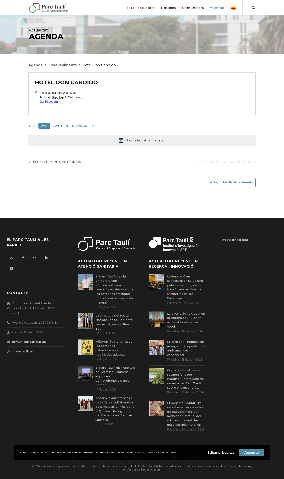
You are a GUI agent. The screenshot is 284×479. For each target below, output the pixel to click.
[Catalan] (233, 7)
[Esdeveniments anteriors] (29, 126)
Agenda (35, 65)
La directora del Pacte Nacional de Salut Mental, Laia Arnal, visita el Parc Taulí (114, 322)
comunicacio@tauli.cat (29, 342)
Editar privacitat (220, 452)
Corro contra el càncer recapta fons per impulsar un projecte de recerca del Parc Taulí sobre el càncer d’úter (185, 378)
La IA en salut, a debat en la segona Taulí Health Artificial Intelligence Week (186, 320)
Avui (44, 125)
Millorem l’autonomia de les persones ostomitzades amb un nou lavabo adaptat (114, 348)
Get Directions (49, 101)
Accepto (251, 452)
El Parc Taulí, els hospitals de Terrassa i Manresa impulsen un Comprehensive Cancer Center (115, 376)
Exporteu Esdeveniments (233, 182)
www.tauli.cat (23, 351)
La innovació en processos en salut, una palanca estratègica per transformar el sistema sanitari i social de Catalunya (185, 287)
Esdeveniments (62, 65)
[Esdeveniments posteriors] (34, 126)
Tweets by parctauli (234, 240)
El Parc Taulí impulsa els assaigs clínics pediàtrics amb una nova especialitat (186, 348)
